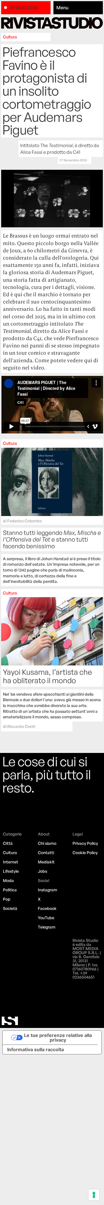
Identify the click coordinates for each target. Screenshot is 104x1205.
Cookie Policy (85, 852)
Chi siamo (47, 843)
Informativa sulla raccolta (35, 1049)
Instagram (47, 889)
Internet (10, 861)
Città (8, 843)
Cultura (10, 36)
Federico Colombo (24, 520)
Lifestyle (11, 871)
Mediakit (46, 861)
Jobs (42, 871)
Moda (8, 880)
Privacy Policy (85, 843)
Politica (10, 889)
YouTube (46, 917)
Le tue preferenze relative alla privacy (58, 1037)
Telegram (46, 926)
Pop (6, 899)
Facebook (47, 908)
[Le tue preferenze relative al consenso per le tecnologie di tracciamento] (93, 1194)
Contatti (46, 852)
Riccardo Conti (21, 726)
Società (10, 908)
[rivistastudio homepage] (52, 23)
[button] (78, 8)
